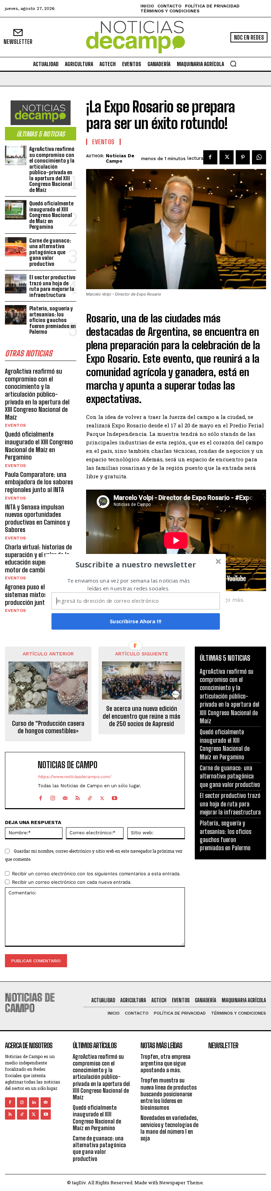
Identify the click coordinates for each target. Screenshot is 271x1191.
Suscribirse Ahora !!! (136, 621)
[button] (136, 564)
